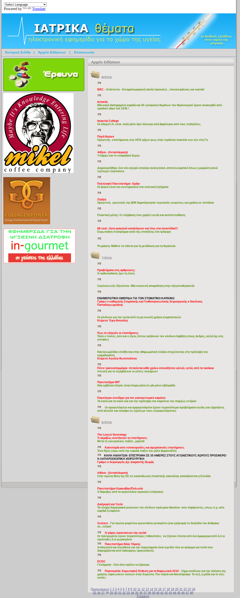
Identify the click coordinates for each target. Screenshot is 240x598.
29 (111, 592)
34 (132, 592)
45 (178, 592)
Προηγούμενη (100, 589)
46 (183, 592)
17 (164, 589)
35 (136, 592)
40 (157, 592)
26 (98, 592)
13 (147, 589)
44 (174, 592)
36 (140, 592)
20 (176, 589)
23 (189, 589)
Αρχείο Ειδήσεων (52, 52)
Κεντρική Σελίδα (18, 52)
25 (94, 592)
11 (138, 589)
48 (191, 592)
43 (170, 592)
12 (143, 589)
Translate (38, 9)
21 (181, 589)
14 (151, 589)
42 (166, 592)
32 (124, 592)
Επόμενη (143, 596)
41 (162, 592)
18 (168, 589)
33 (128, 592)
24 (193, 589)
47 (187, 592)
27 (103, 592)
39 (153, 592)
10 (134, 589)
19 (172, 589)
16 (159, 589)
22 (185, 589)
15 (155, 589)
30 (115, 592)
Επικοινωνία (84, 52)
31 (119, 592)
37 (145, 592)
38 (149, 592)
